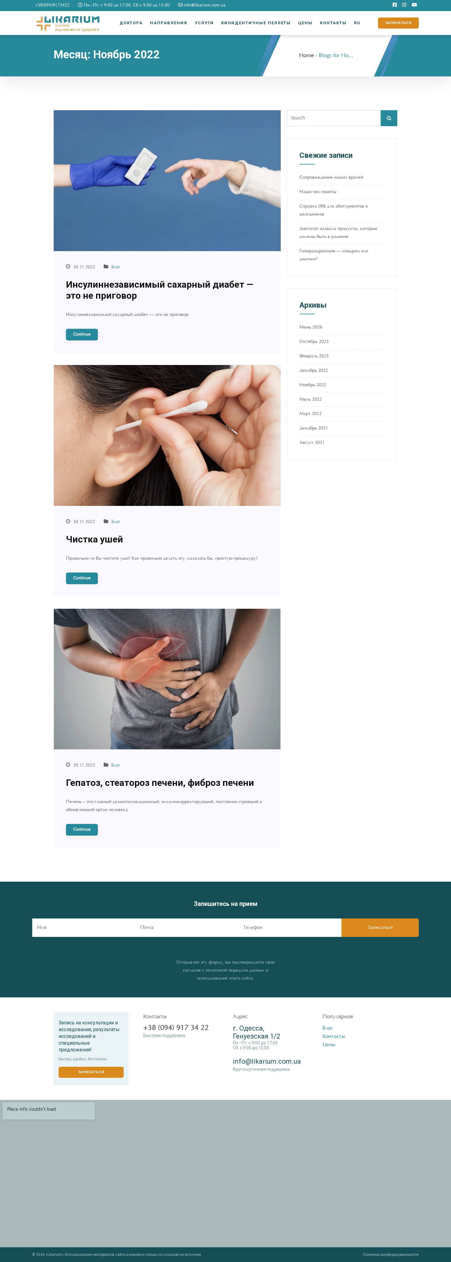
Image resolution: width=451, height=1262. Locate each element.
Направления (168, 23)
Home (306, 56)
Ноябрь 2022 (312, 385)
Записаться (398, 23)
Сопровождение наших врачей (331, 177)
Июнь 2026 (310, 327)
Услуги (204, 23)
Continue (82, 334)
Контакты (333, 23)
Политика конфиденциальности (391, 1254)
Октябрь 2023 (314, 342)
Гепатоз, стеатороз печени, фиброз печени (160, 782)
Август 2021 (312, 443)
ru (357, 23)
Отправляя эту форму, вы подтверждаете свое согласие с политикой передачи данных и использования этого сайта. (225, 970)
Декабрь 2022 (313, 370)
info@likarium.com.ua (204, 5)
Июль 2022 (310, 399)
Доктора (131, 23)
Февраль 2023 (314, 356)
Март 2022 (310, 414)
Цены (305, 23)
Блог (115, 267)
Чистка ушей (94, 539)
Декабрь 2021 (313, 428)
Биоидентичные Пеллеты (256, 23)
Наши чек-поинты (318, 192)
